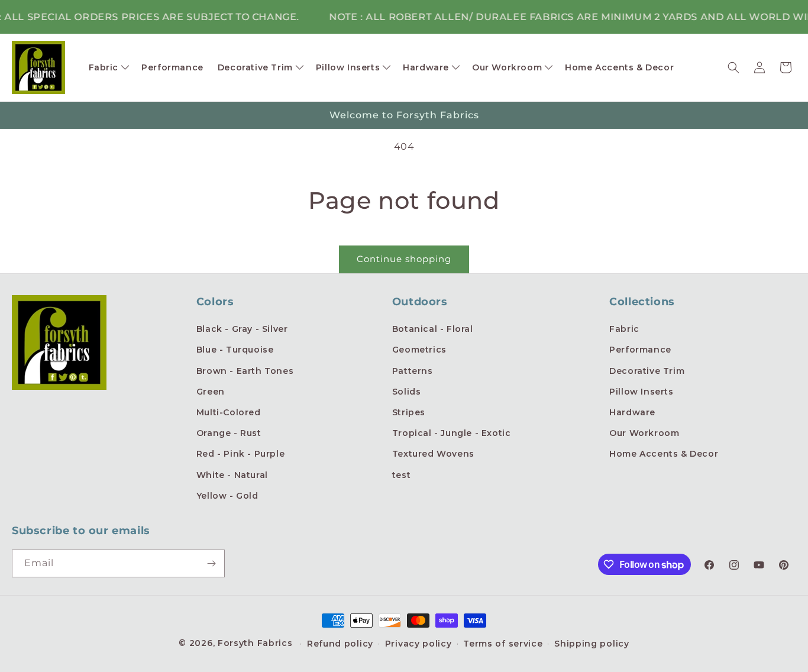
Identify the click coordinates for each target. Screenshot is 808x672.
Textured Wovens (433, 453)
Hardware (632, 412)
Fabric (624, 329)
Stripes (408, 412)
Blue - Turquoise (235, 349)
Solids (406, 391)
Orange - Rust (228, 433)
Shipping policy (591, 643)
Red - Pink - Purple (240, 453)
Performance (640, 349)
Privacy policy (418, 643)
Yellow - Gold (227, 495)
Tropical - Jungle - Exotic (451, 433)
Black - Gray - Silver (242, 329)
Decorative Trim (646, 371)
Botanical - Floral (432, 329)
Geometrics (419, 349)
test (401, 475)
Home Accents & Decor (663, 453)
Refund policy (340, 643)
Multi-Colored (228, 412)
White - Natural (232, 475)
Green (210, 391)
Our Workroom (644, 433)
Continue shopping (404, 258)
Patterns (412, 371)
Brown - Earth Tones (244, 371)
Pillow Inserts (641, 391)
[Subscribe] (211, 563)
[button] (108, 67)
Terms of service (502, 643)
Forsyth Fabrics (256, 643)
